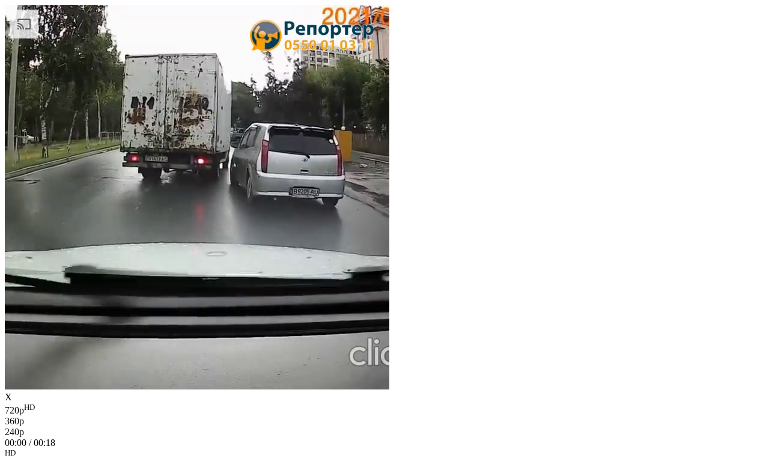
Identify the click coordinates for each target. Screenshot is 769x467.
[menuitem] (384, 409)
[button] (384, 455)
